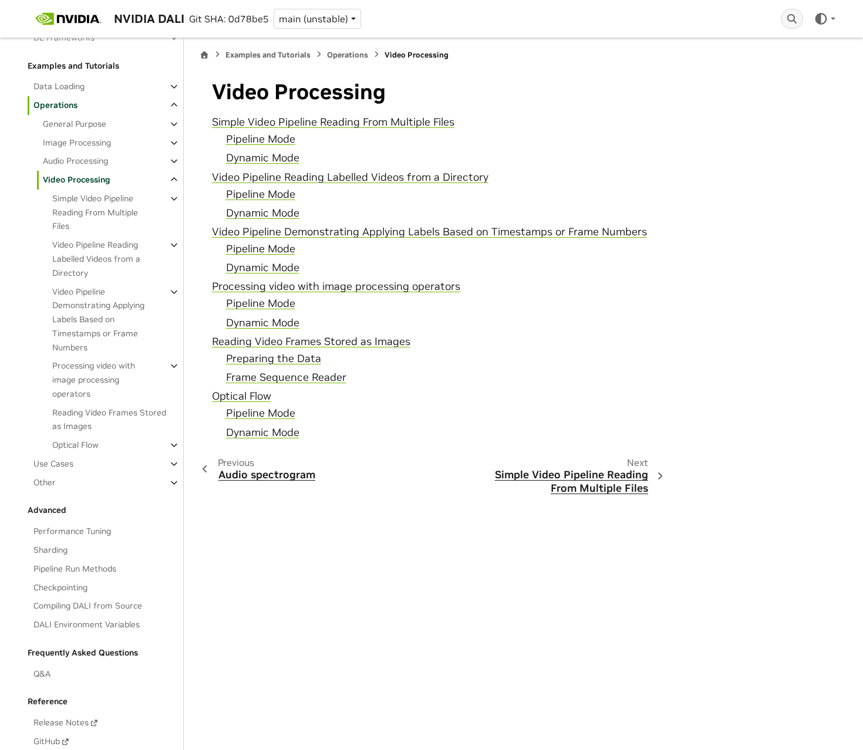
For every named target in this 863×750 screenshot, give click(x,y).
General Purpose (74, 124)
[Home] (204, 55)
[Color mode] (824, 19)
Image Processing (77, 142)
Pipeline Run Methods (74, 568)
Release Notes (61, 722)
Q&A (41, 673)
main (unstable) (313, 19)
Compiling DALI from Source (87, 605)
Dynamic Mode (262, 157)
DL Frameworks (64, 37)
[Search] (792, 19)
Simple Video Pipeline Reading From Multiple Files (95, 212)
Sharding (50, 550)
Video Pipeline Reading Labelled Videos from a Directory (96, 258)
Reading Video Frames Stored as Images (109, 419)
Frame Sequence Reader (286, 377)
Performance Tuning (72, 531)
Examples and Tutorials (268, 55)
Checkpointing (60, 587)
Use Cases (53, 463)
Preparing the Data (273, 358)
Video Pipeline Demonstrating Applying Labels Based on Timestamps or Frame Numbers (98, 319)
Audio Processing (75, 161)
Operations (55, 105)
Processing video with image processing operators (93, 379)
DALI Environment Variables (86, 624)
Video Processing (76, 179)
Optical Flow (75, 445)
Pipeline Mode (260, 139)
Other (44, 482)
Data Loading (59, 86)
